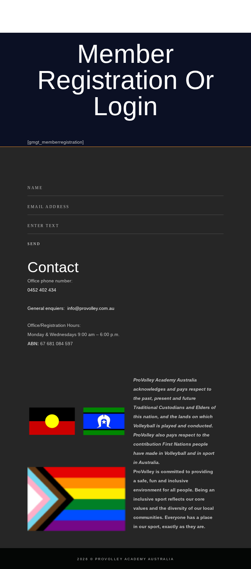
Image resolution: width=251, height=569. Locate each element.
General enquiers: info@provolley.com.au (70, 308)
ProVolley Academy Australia (134, 559)
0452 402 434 (41, 290)
